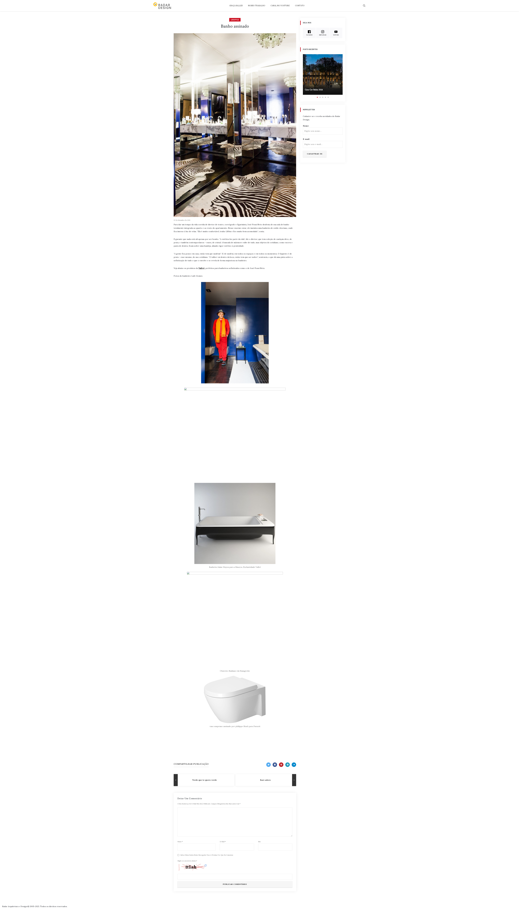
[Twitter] (268, 764)
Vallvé (201, 268)
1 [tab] (317, 97)
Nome (180, 842)
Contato (300, 5)
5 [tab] (328, 97)
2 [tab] (320, 97)
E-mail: (306, 139)
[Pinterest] (281, 764)
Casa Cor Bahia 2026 (314, 89)
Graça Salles (236, 5)
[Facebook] (275, 764)
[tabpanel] (323, 74)
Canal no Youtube (280, 5)
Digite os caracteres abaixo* (187, 861)
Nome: (306, 126)
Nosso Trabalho (256, 5)
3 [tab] (322, 97)
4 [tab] (325, 97)
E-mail (223, 842)
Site (259, 842)
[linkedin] (287, 764)
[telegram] (294, 764)
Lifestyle (235, 20)
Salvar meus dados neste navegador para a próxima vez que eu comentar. (207, 855)
